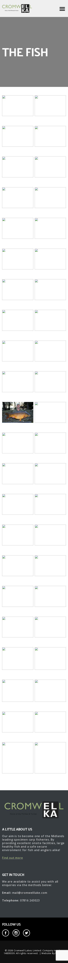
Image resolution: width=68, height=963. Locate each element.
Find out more (12, 858)
